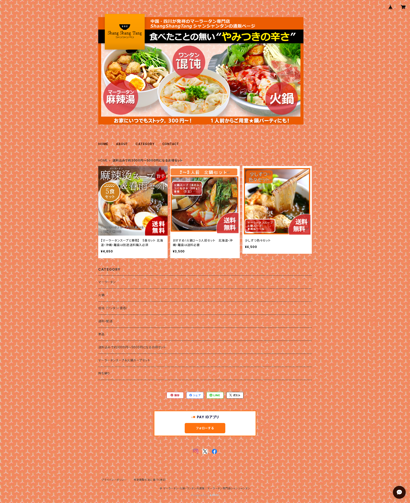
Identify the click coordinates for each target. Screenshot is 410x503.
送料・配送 (105, 321)
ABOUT (122, 144)
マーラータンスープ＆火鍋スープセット (124, 360)
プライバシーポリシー (114, 479)
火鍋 (101, 295)
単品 (101, 334)
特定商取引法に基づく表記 (150, 479)
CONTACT (170, 144)
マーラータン (107, 282)
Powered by (200, 495)
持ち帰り (104, 373)
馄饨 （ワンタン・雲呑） (113, 308)
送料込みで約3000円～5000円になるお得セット (132, 347)
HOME (103, 144)
